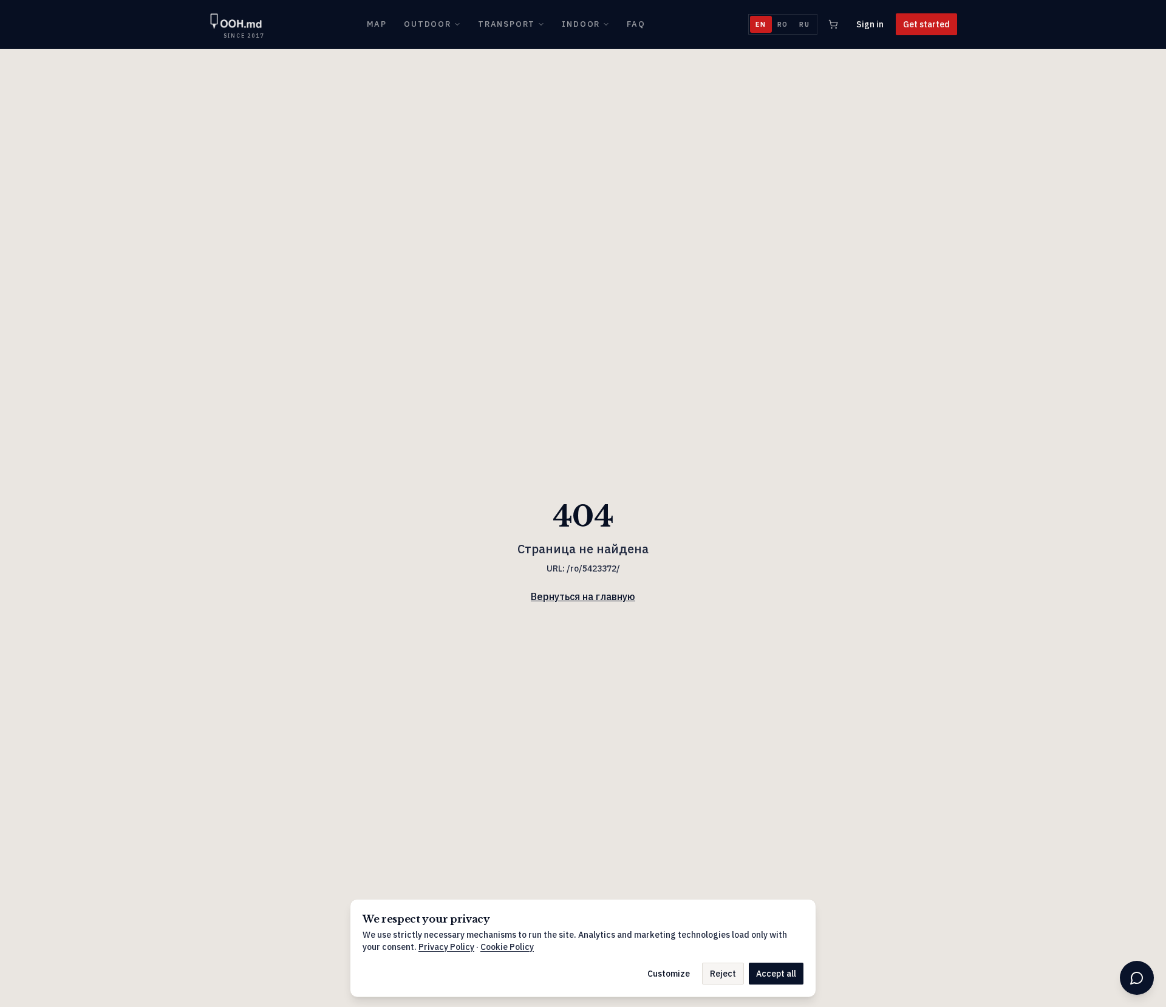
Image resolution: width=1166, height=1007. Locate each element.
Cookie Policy (507, 946)
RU (804, 24)
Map (377, 24)
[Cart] (833, 24)
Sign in (870, 24)
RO (783, 24)
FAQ (636, 24)
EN (760, 24)
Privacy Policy (446, 946)
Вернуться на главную (583, 596)
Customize (668, 973)
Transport (506, 24)
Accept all (776, 973)
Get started (926, 24)
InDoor (581, 24)
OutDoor (427, 24)
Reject (723, 973)
